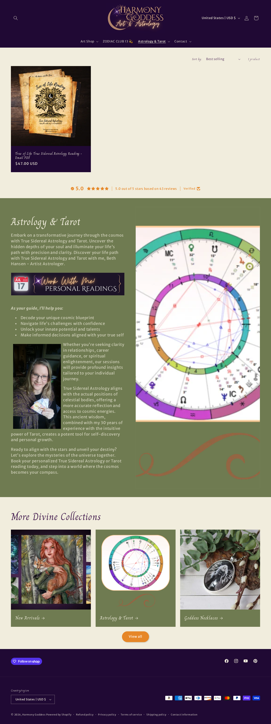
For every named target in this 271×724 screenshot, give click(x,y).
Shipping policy (156, 714)
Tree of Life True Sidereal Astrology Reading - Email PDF (48, 156)
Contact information (184, 714)
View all (135, 637)
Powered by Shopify (59, 714)
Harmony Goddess (34, 714)
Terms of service (131, 714)
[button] (15, 18)
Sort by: (197, 59)
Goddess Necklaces (201, 618)
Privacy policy (107, 714)
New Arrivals (27, 618)
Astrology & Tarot (116, 618)
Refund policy (85, 714)
